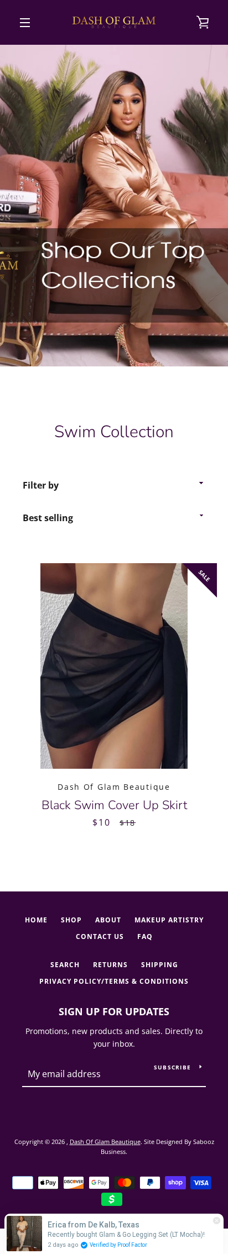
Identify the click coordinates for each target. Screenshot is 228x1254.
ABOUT (108, 920)
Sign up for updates (114, 1011)
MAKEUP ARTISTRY (169, 920)
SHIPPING (159, 964)
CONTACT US (100, 936)
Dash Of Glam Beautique (105, 1141)
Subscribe (172, 1067)
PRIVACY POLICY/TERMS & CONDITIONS (114, 981)
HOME (36, 920)
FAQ (145, 936)
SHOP (71, 920)
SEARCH (65, 964)
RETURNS (110, 964)
